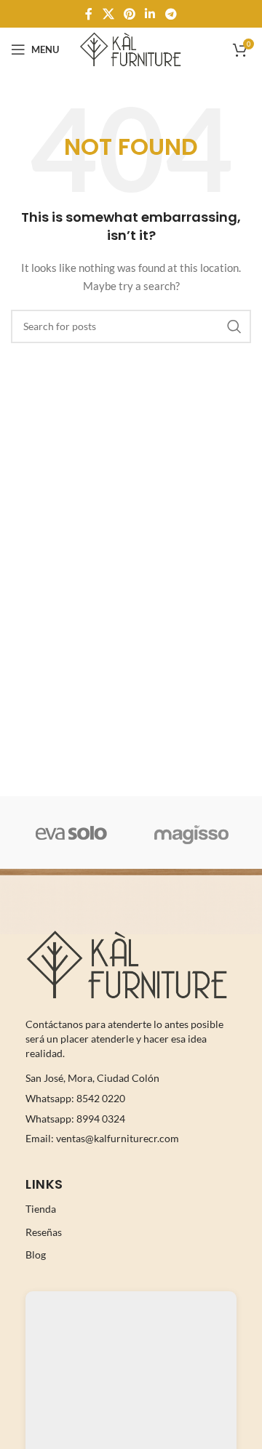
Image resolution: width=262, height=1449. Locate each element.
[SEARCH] (234, 326)
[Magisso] (191, 832)
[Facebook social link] (89, 14)
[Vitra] (71, 832)
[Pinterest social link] (129, 14)
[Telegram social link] (170, 14)
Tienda (40, 1209)
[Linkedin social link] (150, 14)
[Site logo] (130, 48)
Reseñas (43, 1232)
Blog (35, 1254)
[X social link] (108, 14)
